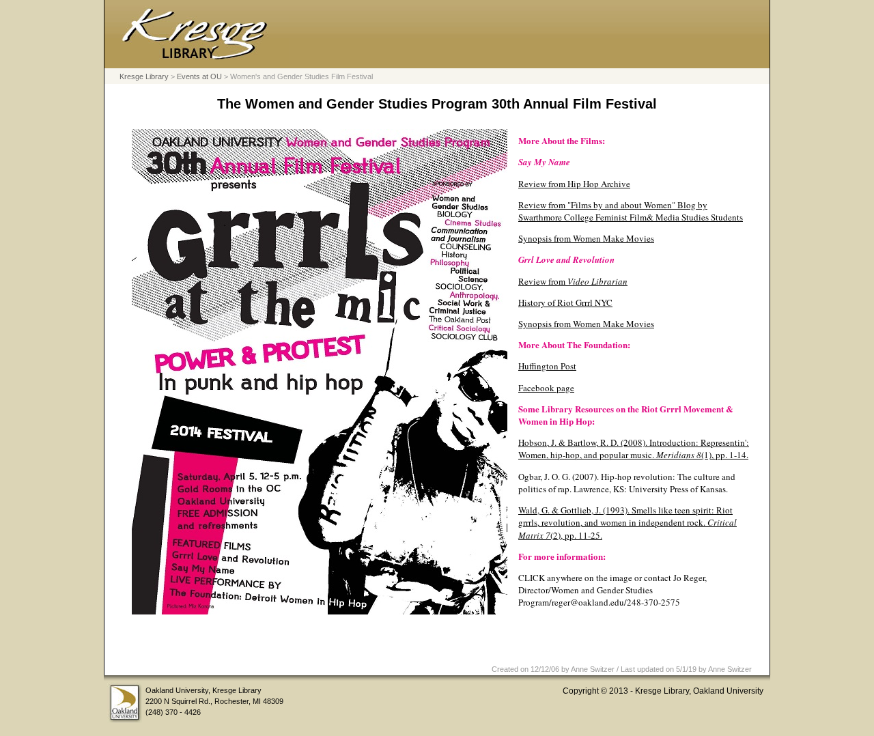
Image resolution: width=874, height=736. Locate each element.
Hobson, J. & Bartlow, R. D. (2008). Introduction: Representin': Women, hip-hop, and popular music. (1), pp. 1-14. (633, 448)
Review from (573, 281)
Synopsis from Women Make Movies (586, 238)
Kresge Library (144, 76)
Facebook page (546, 388)
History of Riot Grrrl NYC (565, 302)
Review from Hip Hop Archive (574, 184)
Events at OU (199, 76)
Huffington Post (547, 366)
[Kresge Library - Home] (196, 60)
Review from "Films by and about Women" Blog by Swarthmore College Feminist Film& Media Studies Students (630, 211)
